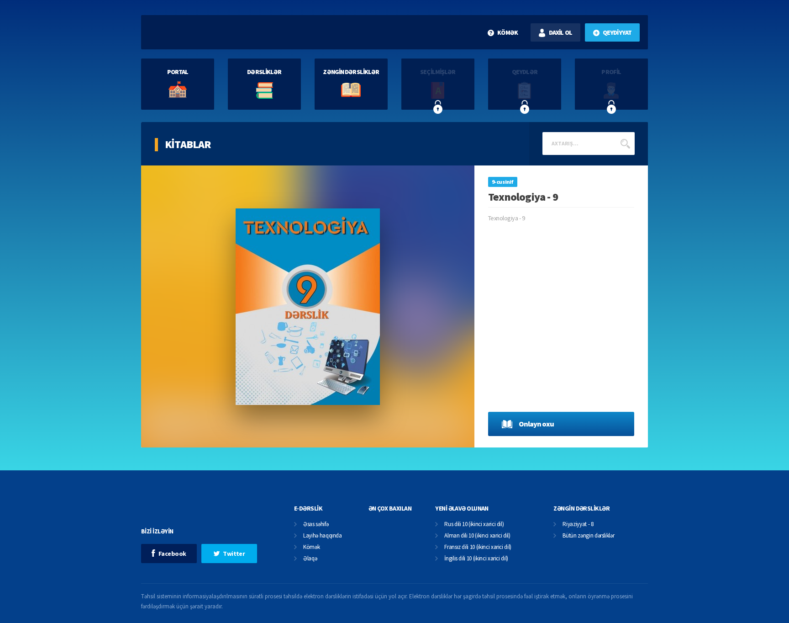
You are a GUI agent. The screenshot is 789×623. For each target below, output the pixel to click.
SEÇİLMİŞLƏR (437, 72)
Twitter (234, 553)
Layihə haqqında (322, 535)
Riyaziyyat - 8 (578, 524)
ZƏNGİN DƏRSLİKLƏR (351, 72)
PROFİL (611, 72)
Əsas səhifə (315, 524)
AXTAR (625, 143)
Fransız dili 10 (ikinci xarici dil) (477, 547)
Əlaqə (310, 558)
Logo (202, 32)
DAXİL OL (560, 32)
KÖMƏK (507, 32)
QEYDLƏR (524, 72)
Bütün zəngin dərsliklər (588, 535)
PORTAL (178, 72)
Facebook (172, 553)
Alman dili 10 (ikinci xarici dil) (477, 535)
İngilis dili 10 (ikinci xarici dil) (476, 558)
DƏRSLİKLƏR (264, 72)
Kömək (311, 547)
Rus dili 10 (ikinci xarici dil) (474, 524)
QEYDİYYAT (617, 32)
